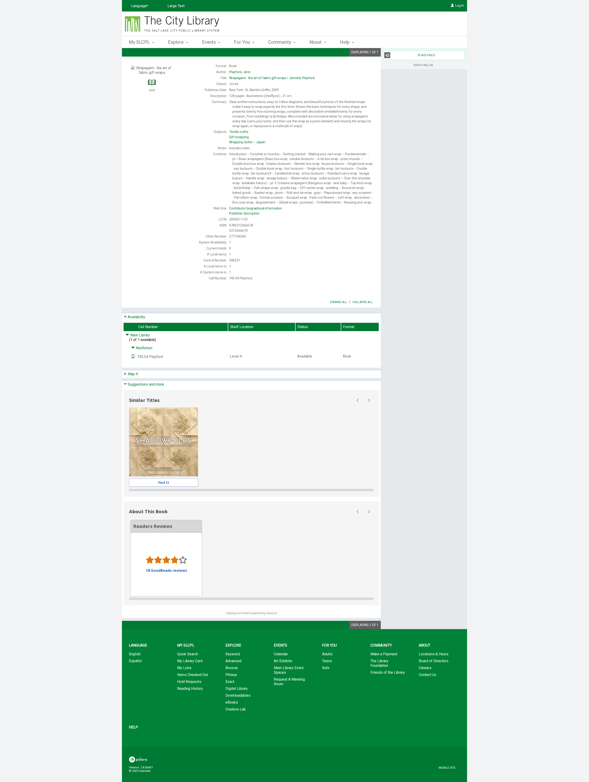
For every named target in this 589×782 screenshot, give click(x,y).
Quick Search (187, 654)
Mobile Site (447, 767)
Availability (136, 317)
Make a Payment (383, 654)
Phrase (231, 675)
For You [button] (242, 42)
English (135, 654)
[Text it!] (133, 357)
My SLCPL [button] (140, 42)
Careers (425, 668)
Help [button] (345, 42)
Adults (327, 654)
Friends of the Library (387, 672)
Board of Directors (433, 661)
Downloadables (238, 695)
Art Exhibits (283, 661)
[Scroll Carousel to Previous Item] (358, 400)
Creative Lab (235, 709)
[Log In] (452, 5)
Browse (231, 668)
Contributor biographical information (255, 208)
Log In (459, 5)
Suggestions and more (146, 384)
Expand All (338, 302)
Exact (229, 681)
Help (133, 727)
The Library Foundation (379, 663)
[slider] (251, 490)
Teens (327, 661)
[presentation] (163, 441)
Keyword (232, 654)
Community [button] (280, 42)
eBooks (231, 702)
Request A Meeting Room (289, 681)
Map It (133, 374)
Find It (163, 482)
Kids (325, 668)
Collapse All (362, 302)
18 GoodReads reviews (166, 570)
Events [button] (209, 42)
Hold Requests (189, 681)
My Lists (184, 668)
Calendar (281, 654)
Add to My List (423, 64)
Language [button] (138, 645)
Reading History (190, 688)
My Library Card (189, 661)
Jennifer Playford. (272, 78)
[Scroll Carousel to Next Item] (369, 400)
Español (135, 661)
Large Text (176, 6)
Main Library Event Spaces (288, 670)
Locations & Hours (433, 654)
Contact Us (427, 675)
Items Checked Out (192, 675)
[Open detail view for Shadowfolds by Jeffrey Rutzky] (163, 441)
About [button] (316, 42)
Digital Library (236, 688)
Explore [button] (176, 42)
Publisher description (244, 213)
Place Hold (426, 55)
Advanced (233, 661)
